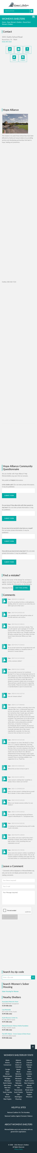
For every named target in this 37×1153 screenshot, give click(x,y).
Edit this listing (22, 588)
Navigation (9, 11)
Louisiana (29, 1074)
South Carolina (7, 1092)
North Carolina (29, 1081)
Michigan (7, 1078)
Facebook (27, 52)
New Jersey (7, 1085)
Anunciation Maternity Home (10, 1001)
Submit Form (9, 495)
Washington (18, 1097)
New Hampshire (29, 1083)
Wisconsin (29, 1097)
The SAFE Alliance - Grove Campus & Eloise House (16, 1034)
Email (18, 52)
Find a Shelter (33, 16)
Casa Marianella (6, 1009)
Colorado (29, 1062)
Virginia (29, 1094)
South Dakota (18, 1092)
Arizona (7, 1062)
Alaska (7, 1060)
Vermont (7, 1097)
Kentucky (18, 1074)
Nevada (29, 1085)
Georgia (7, 1069)
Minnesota (18, 1078)
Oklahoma (29, 1087)
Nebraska (18, 1083)
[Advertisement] (18, 84)
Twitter (14, 60)
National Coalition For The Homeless (18, 1112)
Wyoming (18, 1099)
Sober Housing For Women (10, 991)
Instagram (23, 60)
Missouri (29, 1078)
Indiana (29, 1072)
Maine (29, 1076)
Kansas (7, 1074)
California (18, 1062)
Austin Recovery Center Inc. (10, 1018)
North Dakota (7, 1083)
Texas (7, 1094)
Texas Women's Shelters (14, 22)
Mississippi (7, 1081)
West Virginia (7, 1099)
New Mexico (18, 1085)
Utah (18, 1094)
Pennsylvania (18, 1090)
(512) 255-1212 (7, 42)
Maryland (18, 1076)
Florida (29, 1067)
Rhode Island (29, 1090)
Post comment (9, 917)
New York (7, 1087)
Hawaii (18, 1069)
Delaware (29, 1065)
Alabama (18, 1060)
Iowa (29, 1069)
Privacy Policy (18, 1149)
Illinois (18, 1072)
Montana (18, 1081)
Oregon (7, 1090)
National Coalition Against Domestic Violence (18, 1116)
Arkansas (29, 1060)
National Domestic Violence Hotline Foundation (15, 1026)
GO (33, 977)
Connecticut (7, 1065)
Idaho (7, 1072)
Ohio (18, 1087)
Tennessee (29, 1092)
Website (10, 52)
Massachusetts (7, 1076)
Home (4, 22)
